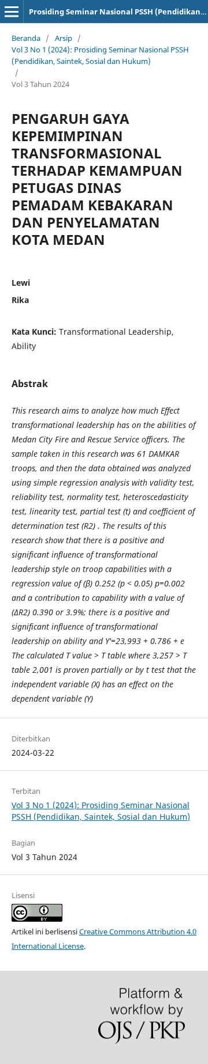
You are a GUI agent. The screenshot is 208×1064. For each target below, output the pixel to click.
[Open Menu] (11, 11)
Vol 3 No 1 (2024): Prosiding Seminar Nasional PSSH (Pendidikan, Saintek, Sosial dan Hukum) (100, 55)
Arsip (63, 38)
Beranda (26, 38)
